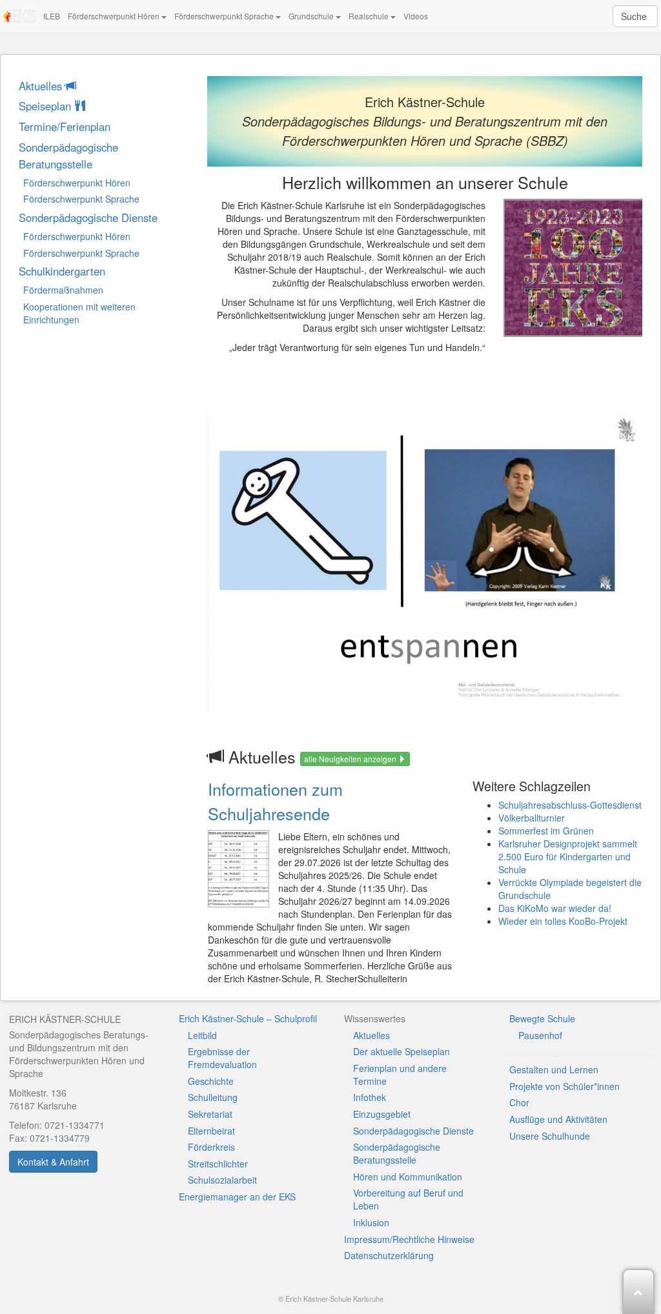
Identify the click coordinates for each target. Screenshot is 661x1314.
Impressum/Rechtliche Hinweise (409, 1239)
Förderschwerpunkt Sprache (225, 15)
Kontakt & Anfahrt (53, 1161)
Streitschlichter (218, 1163)
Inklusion (371, 1222)
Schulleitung (213, 1097)
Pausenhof (540, 1035)
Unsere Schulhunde (549, 1135)
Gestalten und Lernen (553, 1069)
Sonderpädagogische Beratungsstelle (68, 155)
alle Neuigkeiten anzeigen (351, 758)
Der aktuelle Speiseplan (401, 1051)
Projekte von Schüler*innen (564, 1086)
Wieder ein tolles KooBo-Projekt (562, 921)
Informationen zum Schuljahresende (275, 801)
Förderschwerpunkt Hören (114, 15)
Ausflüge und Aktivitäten (558, 1119)
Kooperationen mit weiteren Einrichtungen (79, 313)
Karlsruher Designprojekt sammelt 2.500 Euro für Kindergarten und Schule (567, 856)
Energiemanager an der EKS (237, 1196)
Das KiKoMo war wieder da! (554, 908)
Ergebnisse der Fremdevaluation (222, 1058)
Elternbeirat (211, 1130)
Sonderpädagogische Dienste (88, 217)
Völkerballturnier (531, 817)
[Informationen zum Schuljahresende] (238, 868)
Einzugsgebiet (382, 1113)
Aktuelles (42, 86)
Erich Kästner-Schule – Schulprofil (248, 1018)
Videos (415, 15)
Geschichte (211, 1081)
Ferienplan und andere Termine (400, 1074)
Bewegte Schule (542, 1018)
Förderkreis (211, 1146)
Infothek (369, 1097)
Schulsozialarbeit (222, 1179)
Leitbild (202, 1035)
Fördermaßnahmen (63, 289)
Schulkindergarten (62, 271)
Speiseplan (46, 106)
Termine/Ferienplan (64, 126)
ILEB (51, 15)
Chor (519, 1102)
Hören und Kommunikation (407, 1176)
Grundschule (312, 15)
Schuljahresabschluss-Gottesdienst (570, 804)
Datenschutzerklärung (389, 1255)
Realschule (370, 15)
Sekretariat (210, 1113)
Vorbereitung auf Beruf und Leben (408, 1199)
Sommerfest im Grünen (546, 830)
